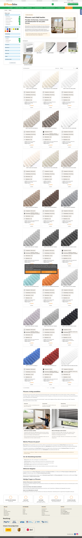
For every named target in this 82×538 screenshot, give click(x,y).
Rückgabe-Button (6, 515)
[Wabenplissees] (62, 47)
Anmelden (69, 2)
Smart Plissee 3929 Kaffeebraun (32, 207)
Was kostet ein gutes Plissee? (48, 475)
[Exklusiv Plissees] (50, 47)
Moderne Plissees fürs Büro (35, 476)
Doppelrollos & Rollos (50, 7)
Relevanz (67, 68)
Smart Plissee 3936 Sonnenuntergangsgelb (50, 286)
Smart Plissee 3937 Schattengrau (69, 286)
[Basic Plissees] (39, 47)
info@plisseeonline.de (65, 513)
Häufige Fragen (25, 513)
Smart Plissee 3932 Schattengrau (31, 246)
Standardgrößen (45, 449)
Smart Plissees (73, 52)
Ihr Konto (44, 506)
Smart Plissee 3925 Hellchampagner (69, 128)
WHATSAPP (25, 500)
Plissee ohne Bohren (51, 471)
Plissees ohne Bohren (19, 7)
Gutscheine (43, 513)
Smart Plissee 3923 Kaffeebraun (32, 128)
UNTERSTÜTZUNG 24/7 (56, 500)
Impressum (5, 510)
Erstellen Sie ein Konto (75, 2)
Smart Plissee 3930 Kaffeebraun (51, 207)
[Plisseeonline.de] (11, 4)
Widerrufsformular (6, 513)
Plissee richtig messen (36, 471)
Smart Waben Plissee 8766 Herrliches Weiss (69, 365)
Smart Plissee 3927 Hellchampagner (50, 167)
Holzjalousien (60, 7)
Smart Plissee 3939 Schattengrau (50, 326)
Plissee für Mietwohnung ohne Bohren (43, 473)
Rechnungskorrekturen (45, 511)
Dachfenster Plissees (39, 7)
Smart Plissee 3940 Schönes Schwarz (69, 326)
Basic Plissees (39, 52)
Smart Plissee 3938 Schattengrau (31, 326)
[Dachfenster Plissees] (28, 59)
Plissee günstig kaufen (58, 475)
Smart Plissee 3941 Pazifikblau (31, 365)
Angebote (69, 7)
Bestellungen (44, 510)
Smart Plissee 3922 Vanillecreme (69, 88)
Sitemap (24, 512)
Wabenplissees (29, 7)
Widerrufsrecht (6, 512)
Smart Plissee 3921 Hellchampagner (50, 88)
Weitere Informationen (29, 269)
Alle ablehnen (33, 272)
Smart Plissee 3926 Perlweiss (31, 167)
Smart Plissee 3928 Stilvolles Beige (69, 167)
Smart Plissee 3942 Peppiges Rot (50, 365)
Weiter (53, 387)
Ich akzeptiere (49, 272)
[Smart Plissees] (73, 47)
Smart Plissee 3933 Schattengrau (50, 246)
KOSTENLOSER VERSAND (10, 500)
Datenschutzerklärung (7, 511)
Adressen (43, 512)
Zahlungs (24, 510)
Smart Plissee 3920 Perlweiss (31, 88)
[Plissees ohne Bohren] (28, 47)
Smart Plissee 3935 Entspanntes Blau (32, 286)
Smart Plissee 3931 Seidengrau (69, 207)
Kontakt (24, 511)
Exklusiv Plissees (51, 52)
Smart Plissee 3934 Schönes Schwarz (69, 246)
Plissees (10, 7)
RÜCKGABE (41, 500)
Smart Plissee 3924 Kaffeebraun (51, 128)
